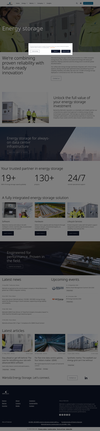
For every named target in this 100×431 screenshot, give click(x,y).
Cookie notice (52, 47)
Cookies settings (35, 51)
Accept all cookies (66, 51)
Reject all (55, 51)
